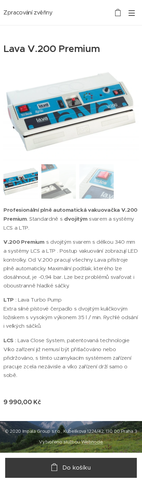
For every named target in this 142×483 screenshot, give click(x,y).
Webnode (92, 442)
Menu (132, 13)
